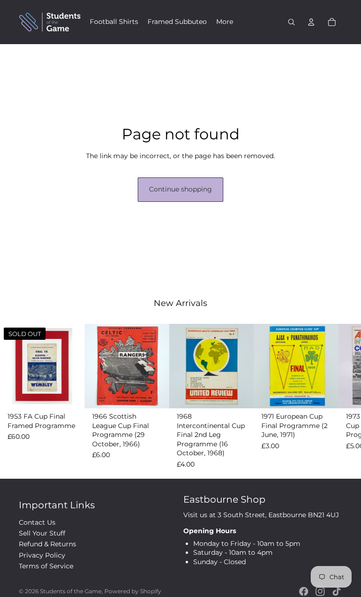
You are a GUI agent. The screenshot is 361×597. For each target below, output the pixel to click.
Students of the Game (71, 591)
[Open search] (291, 22)
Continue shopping (180, 189)
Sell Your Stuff (42, 533)
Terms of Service (46, 566)
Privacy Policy (42, 555)
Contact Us (37, 522)
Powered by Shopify (132, 591)
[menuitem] (114, 22)
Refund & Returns (47, 544)
